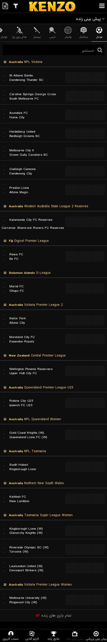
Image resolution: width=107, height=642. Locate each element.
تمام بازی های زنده (53, 615)
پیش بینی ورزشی (96, 639)
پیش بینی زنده (74, 639)
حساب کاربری (11, 639)
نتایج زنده (53, 639)
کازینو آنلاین (32, 639)
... (72, 77)
